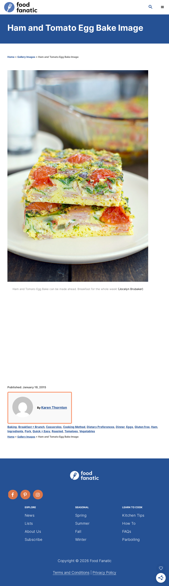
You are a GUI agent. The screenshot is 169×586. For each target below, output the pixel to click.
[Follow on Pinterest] (25, 494)
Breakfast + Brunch (31, 427)
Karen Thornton (54, 407)
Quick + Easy (41, 431)
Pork (28, 431)
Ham (154, 427)
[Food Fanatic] (72, 7)
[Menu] (163, 7)
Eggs (129, 427)
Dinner (120, 427)
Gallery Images (26, 56)
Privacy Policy (104, 572)
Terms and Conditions (71, 572)
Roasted (57, 431)
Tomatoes (71, 431)
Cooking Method (74, 427)
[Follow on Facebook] (13, 494)
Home (10, 56)
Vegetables (87, 431)
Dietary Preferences (100, 427)
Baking (12, 427)
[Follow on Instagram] (38, 494)
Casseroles (54, 427)
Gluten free (142, 427)
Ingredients (15, 431)
